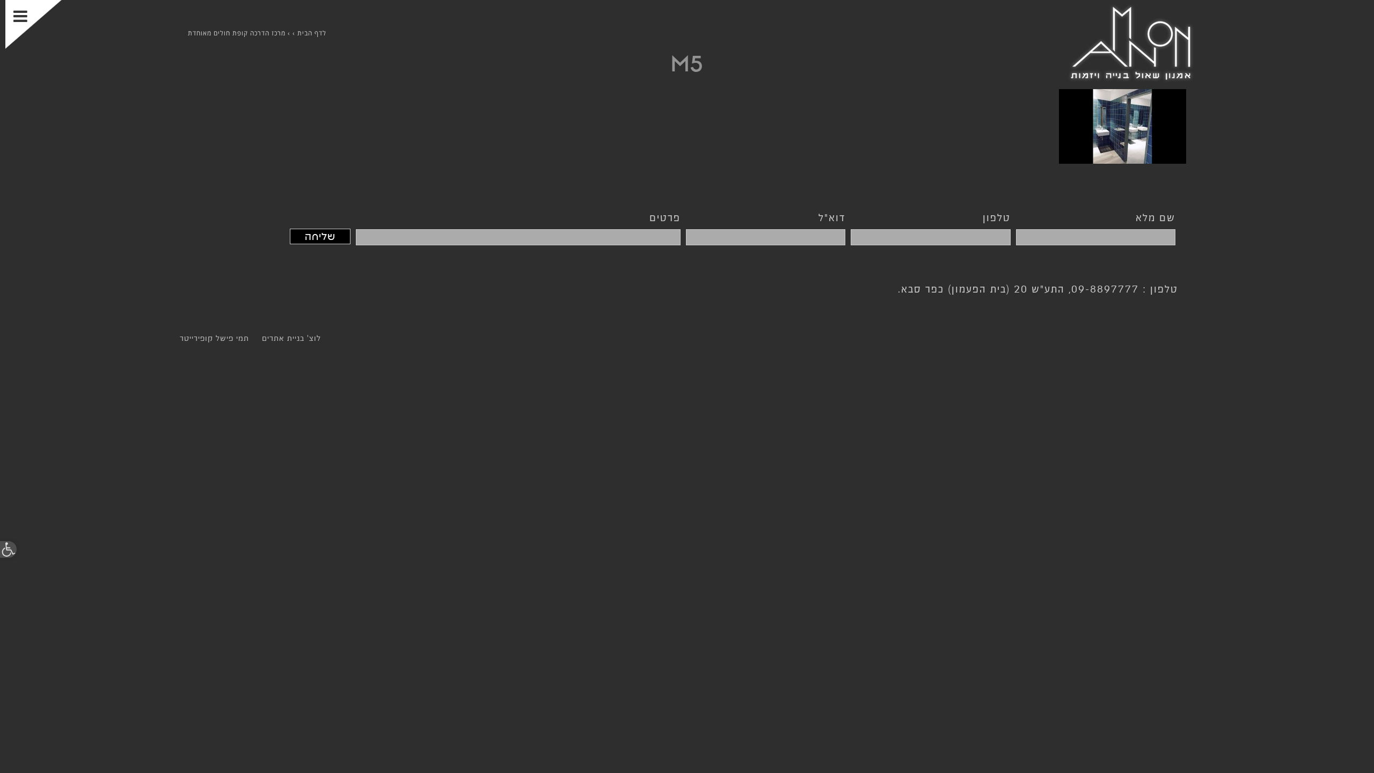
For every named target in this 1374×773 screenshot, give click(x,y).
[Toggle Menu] (33, 24)
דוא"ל (831, 217)
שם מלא (1155, 217)
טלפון (997, 217)
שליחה (320, 236)
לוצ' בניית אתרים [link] (291, 338)
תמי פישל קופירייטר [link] (214, 338)
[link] (8, 549)
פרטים (665, 217)
